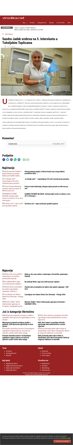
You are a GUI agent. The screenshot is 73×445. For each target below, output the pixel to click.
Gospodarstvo (42, 23)
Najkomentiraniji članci (14, 366)
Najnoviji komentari (13, 368)
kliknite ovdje (66, 438)
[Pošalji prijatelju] (24, 160)
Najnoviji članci (11, 370)
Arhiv (69, 23)
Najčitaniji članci (12, 363)
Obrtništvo (8, 34)
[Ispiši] (27, 160)
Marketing (45, 368)
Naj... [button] (24, 23)
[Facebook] (3, 160)
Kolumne (45, 351)
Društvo (32, 23)
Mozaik (51, 23)
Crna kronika (60, 23)
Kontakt (44, 366)
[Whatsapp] (15, 160)
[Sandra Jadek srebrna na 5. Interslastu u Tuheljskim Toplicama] (36, 71)
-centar (45, 374)
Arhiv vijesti (46, 355)
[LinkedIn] (19, 160)
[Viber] (11, 160)
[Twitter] (7, 160)
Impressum (46, 370)
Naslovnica (46, 363)
